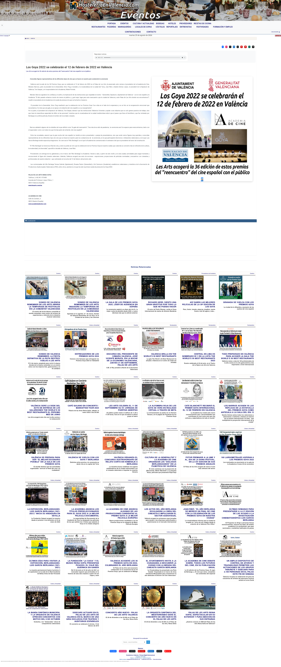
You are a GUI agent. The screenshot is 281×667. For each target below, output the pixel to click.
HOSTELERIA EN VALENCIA (125, 661)
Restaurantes (173, 325)
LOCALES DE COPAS (46, 661)
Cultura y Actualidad (94, 325)
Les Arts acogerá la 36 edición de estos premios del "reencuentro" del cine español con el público (58, 71)
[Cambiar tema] (2, 25)
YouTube (168, 651)
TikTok (159, 651)
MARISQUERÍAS (41, 661)
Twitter (133, 651)
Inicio (27, 38)
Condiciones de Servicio (146, 659)
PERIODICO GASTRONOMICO (105, 661)
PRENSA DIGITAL (119, 661)
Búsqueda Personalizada (140, 638)
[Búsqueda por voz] (144, 642)
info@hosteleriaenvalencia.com (133, 659)
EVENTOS (23, 661)
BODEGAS (51, 661)
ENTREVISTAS (88, 661)
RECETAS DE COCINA (76, 661)
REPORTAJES (70, 661)
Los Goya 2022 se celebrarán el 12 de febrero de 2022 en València (69, 67)
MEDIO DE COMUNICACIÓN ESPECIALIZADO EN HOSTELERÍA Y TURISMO (11, 661)
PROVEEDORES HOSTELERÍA (57, 661)
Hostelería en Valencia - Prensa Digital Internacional (140, 655)
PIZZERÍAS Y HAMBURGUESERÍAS (34, 661)
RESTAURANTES (27, 661)
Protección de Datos (157, 659)
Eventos (33, 38)
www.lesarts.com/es (35, 185)
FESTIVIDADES (92, 661)
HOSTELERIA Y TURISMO (112, 661)
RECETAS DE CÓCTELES (82, 661)
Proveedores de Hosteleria (209, 273)
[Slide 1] (202, 179)
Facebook (113, 651)
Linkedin (151, 651)
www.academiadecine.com (37, 204)
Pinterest (142, 651)
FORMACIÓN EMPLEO (97, 661)
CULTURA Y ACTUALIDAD (64, 661)
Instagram (123, 651)
